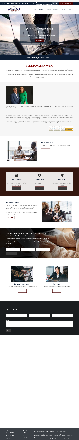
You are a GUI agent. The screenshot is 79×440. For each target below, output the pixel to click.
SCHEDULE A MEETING (66, 3)
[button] (35, 9)
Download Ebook (11, 254)
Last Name (23, 246)
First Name (8, 246)
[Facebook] (56, 3)
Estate (24, 435)
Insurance (25, 437)
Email (37, 246)
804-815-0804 (12, 434)
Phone (53, 313)
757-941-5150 (32, 3)
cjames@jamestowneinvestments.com (44, 4)
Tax (23, 439)
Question (7, 320)
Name (7, 313)
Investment (25, 434)
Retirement (25, 432)
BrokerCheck (64, 431)
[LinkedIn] (53, 3)
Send (8, 330)
